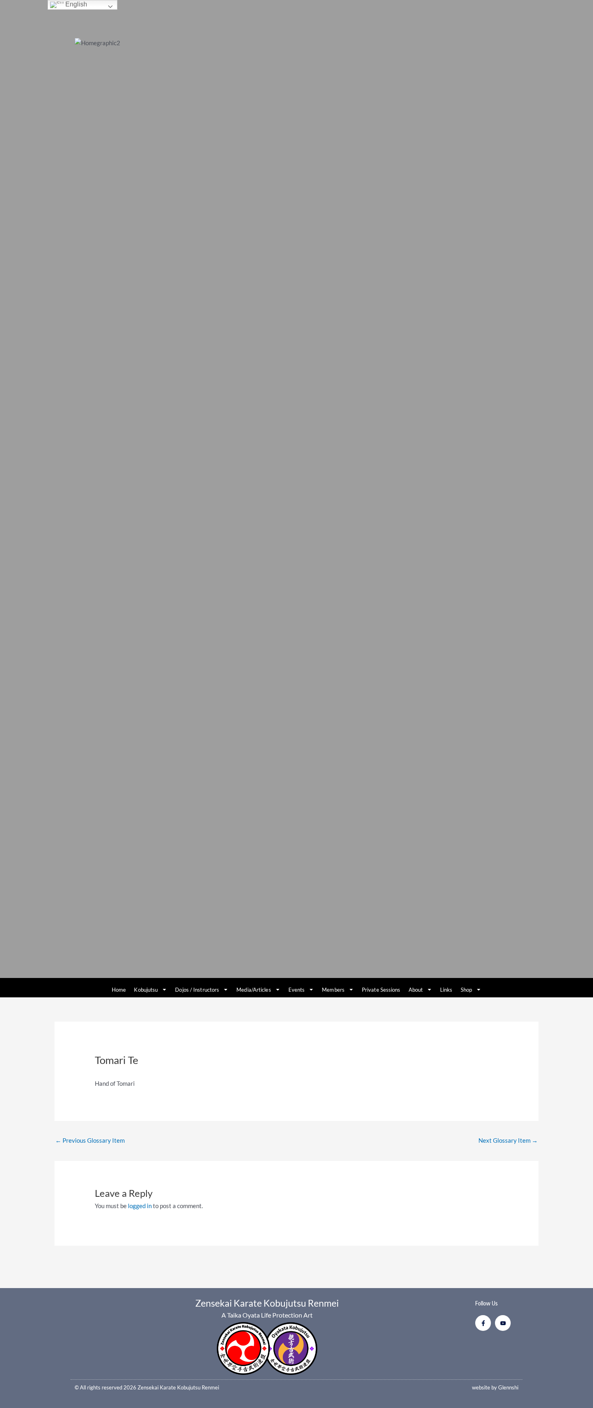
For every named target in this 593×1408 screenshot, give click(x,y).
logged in (140, 1205)
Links (446, 989)
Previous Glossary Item (90, 1140)
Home (119, 989)
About (416, 989)
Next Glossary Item (508, 1140)
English (75, 4)
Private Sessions (381, 989)
